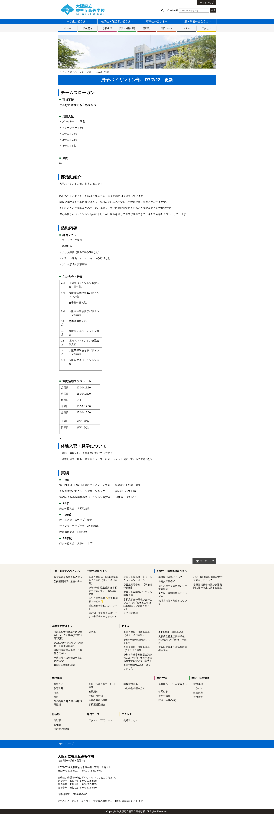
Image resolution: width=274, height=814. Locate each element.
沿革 (56, 692)
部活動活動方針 (62, 729)
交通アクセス (131, 720)
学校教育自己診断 (98, 700)
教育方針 (58, 688)
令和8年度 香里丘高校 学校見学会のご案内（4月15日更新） (103, 590)
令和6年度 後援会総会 (170, 632)
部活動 (146, 28)
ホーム (67, 28)
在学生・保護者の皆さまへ (117, 21)
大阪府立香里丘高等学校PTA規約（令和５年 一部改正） (172, 639)
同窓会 (92, 632)
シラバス (198, 688)
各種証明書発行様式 (64, 665)
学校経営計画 (96, 695)
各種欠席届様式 (166, 581)
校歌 (56, 697)
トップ (62, 71)
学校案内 (87, 28)
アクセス (206, 28)
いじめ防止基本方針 (134, 688)
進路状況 (198, 697)
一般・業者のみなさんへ (196, 21)
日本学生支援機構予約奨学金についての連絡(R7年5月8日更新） (68, 635)
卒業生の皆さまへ (157, 21)
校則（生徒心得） (167, 700)
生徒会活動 (164, 695)
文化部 (57, 724)
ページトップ (207, 561)
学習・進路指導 (127, 28)
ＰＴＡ (186, 28)
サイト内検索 (171, 10)
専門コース (167, 28)
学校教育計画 (131, 684)
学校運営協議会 (97, 704)
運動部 (57, 720)
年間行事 (163, 691)
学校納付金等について (171, 577)
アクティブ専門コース (100, 720)
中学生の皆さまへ (77, 21)
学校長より (60, 684)
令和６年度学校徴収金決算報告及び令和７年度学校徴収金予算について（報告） (138, 657)
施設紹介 (93, 691)
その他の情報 (131, 613)
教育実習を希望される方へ (68, 577)
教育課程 (198, 684)
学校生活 (107, 28)
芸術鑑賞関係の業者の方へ (68, 581)
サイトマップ (207, 2)
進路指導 (198, 692)
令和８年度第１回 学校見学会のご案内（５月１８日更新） (103, 580)
